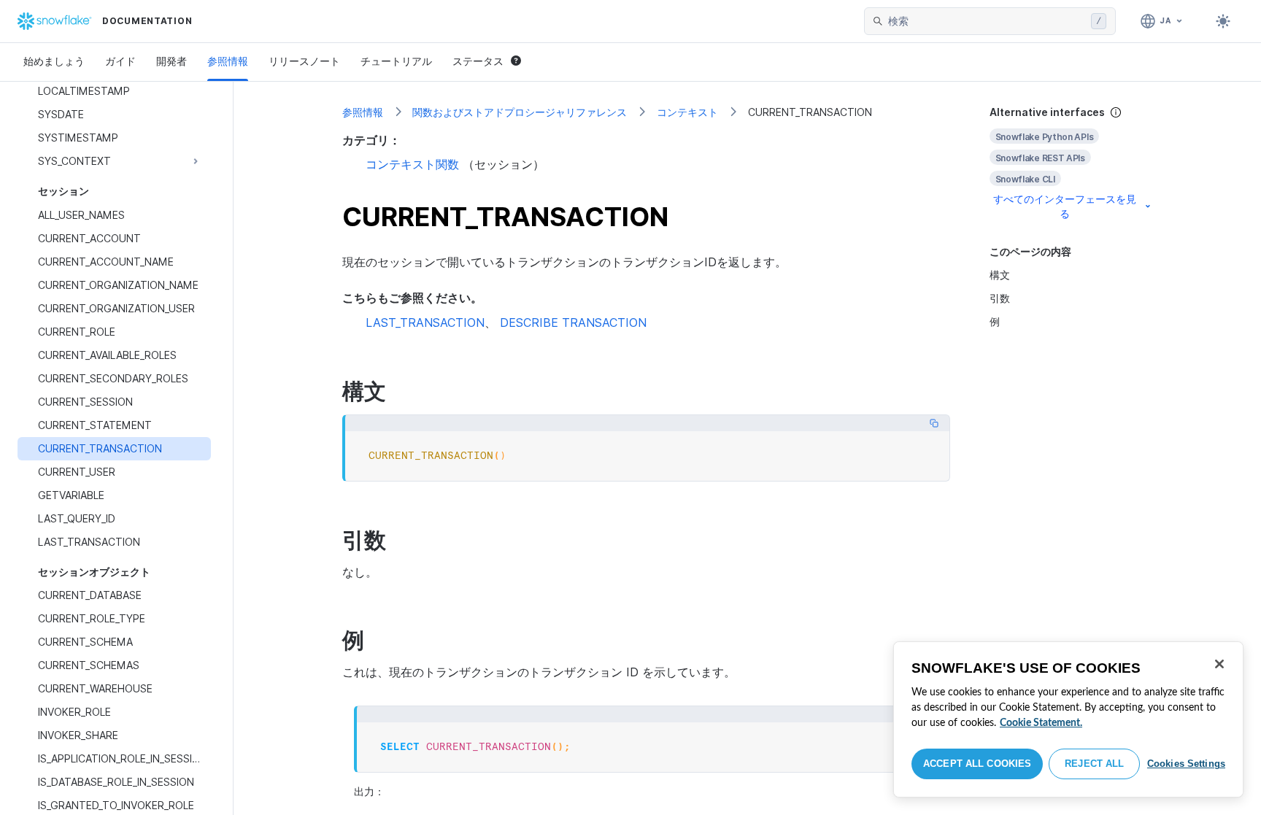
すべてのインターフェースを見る (1064, 206)
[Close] (1219, 664)
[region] (1068, 719)
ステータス (478, 61)
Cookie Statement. (1041, 723)
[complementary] (1071, 163)
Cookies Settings (1186, 763)
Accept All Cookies (977, 763)
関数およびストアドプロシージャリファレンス (519, 112)
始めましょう (54, 61)
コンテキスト (687, 112)
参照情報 (227, 61)
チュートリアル (396, 61)
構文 (1000, 275)
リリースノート (304, 61)
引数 (1000, 298)
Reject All (1094, 763)
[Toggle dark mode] (1223, 21)
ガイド (120, 61)
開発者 (171, 61)
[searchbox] (986, 21)
